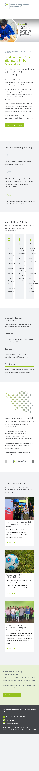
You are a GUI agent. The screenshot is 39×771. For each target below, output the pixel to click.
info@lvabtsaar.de (12, 723)
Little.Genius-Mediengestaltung (16, 729)
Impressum (10, 727)
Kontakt (5, 727)
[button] (6, 461)
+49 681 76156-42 (11, 720)
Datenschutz (17, 727)
